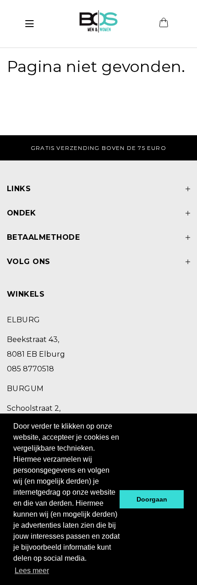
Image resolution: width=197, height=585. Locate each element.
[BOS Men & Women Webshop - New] (98, 24)
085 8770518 (30, 368)
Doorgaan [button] (152, 499)
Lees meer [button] (32, 570)
